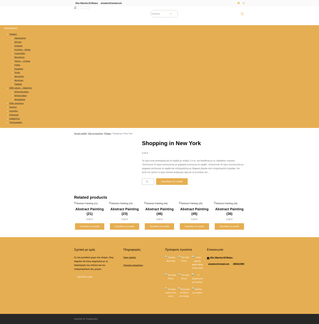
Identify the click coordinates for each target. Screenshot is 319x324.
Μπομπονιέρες (21, 92)
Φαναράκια (19, 99)
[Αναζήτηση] (170, 14)
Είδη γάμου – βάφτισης (20, 88)
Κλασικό (18, 46)
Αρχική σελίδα (80, 134)
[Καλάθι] (242, 13)
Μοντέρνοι (19, 57)
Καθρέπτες (14, 118)
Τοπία (17, 72)
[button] (11, 28)
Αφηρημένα (20, 38)
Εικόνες (13, 107)
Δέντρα (17, 42)
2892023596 (238, 264)
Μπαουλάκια (20, 95)
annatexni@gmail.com (111, 3)
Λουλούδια (19, 53)
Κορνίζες (13, 111)
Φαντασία (19, 76)
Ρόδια (17, 65)
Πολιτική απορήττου (133, 265)
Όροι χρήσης (129, 257)
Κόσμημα (13, 115)
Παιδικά (18, 84)
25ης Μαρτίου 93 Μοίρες (86, 3)
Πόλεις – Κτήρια (22, 61)
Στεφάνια (18, 69)
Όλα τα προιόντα (95, 134)
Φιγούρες (19, 80)
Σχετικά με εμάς (85, 277)
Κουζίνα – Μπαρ (22, 49)
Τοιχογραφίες (15, 122)
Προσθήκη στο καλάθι (172, 181)
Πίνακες (13, 34)
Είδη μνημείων (16, 103)
